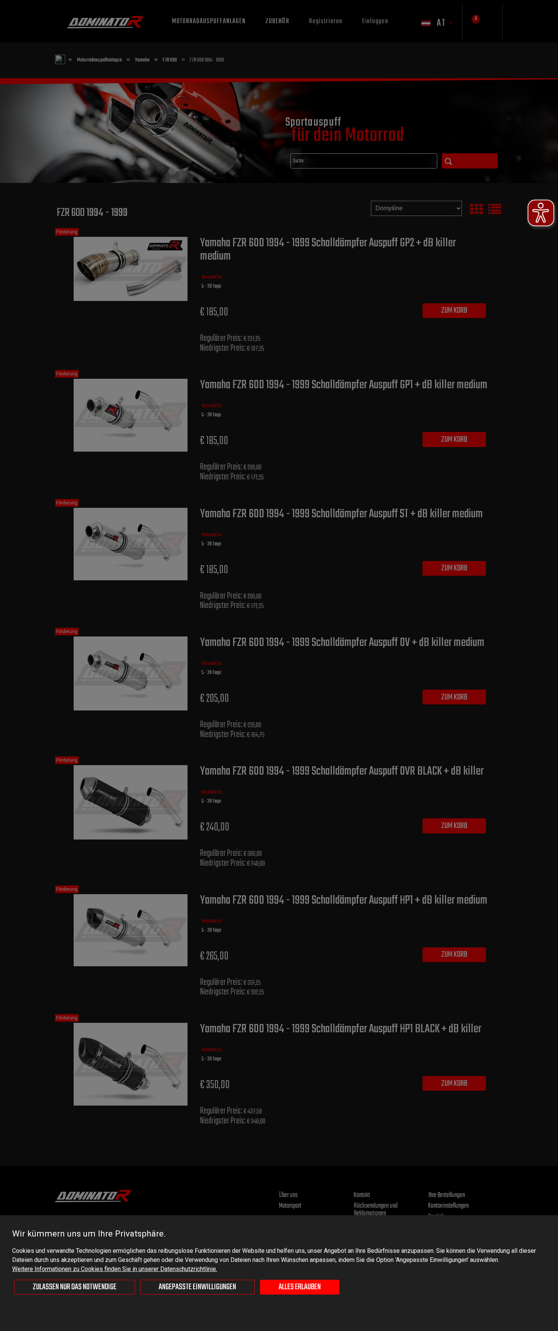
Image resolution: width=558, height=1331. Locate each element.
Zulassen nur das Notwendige (75, 1287)
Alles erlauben (300, 1287)
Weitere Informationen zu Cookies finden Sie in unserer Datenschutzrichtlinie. (114, 1269)
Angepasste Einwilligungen (197, 1287)
